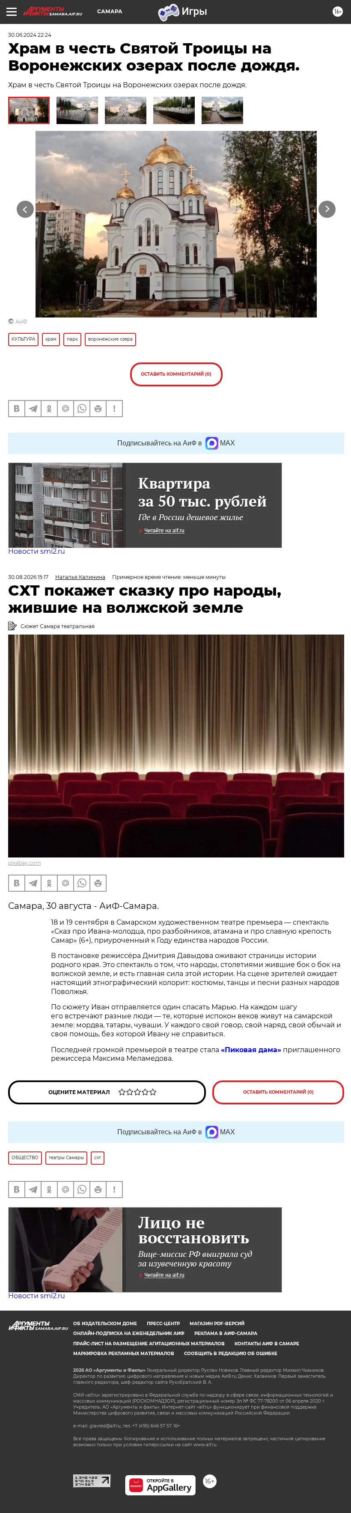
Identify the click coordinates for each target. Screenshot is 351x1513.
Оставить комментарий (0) (176, 374)
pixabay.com (24, 863)
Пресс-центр (163, 1323)
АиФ (21, 321)
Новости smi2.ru (36, 551)
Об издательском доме (105, 1323)
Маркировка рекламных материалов (123, 1353)
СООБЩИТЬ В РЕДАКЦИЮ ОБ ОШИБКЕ (230, 1353)
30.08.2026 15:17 (28, 577)
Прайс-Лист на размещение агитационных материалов (149, 1344)
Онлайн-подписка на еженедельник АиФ (128, 1333)
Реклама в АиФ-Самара (225, 1333)
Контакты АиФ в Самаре (267, 1344)
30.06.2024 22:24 (29, 35)
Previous (25, 209)
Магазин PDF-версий (217, 1323)
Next (327, 209)
